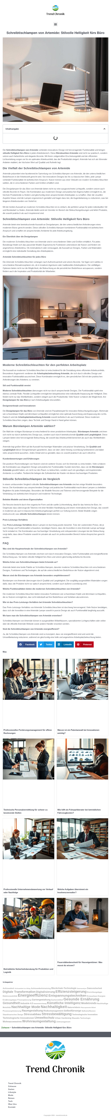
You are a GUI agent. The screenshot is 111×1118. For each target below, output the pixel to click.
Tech (10, 1101)
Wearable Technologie (81, 1018)
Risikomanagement (53, 1011)
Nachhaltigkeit (54, 1007)
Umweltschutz (44, 1017)
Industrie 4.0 (26, 1003)
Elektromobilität (10, 996)
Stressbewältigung (57, 1014)
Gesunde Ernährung (81, 999)
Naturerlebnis (73, 1007)
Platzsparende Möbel (88, 1007)
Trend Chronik (14, 1083)
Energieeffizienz (33, 995)
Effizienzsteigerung (71, 991)
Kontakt (11, 1107)
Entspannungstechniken (67, 995)
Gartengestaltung (41, 999)
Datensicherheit (94, 988)
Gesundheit (11, 1003)
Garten (11, 1089)
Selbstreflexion (89, 1011)
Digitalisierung (45, 991)
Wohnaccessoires (12, 1021)
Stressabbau (32, 1014)
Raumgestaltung (32, 1010)
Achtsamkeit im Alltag (22, 988)
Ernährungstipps (10, 1000)
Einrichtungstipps (94, 992)
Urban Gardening (63, 1018)
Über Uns (12, 1104)
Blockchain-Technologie (63, 988)
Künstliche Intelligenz (64, 1003)
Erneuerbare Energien (96, 996)
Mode (10, 1095)
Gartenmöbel (57, 1000)
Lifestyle (12, 1092)
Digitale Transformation (19, 991)
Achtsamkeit (8, 988)
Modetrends (89, 1003)
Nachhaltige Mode (25, 1007)
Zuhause (5, 1027)
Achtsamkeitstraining (41, 988)
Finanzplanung (24, 1000)
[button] (55, 24)
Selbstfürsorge (72, 1010)
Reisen (11, 1098)
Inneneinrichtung (40, 1003)
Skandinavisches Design (13, 1015)
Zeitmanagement (63, 1022)
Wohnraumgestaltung (39, 1021)
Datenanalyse (81, 988)
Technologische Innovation (85, 1014)
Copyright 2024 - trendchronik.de (55, 1115)
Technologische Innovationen (18, 1018)
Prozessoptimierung (12, 1011)
